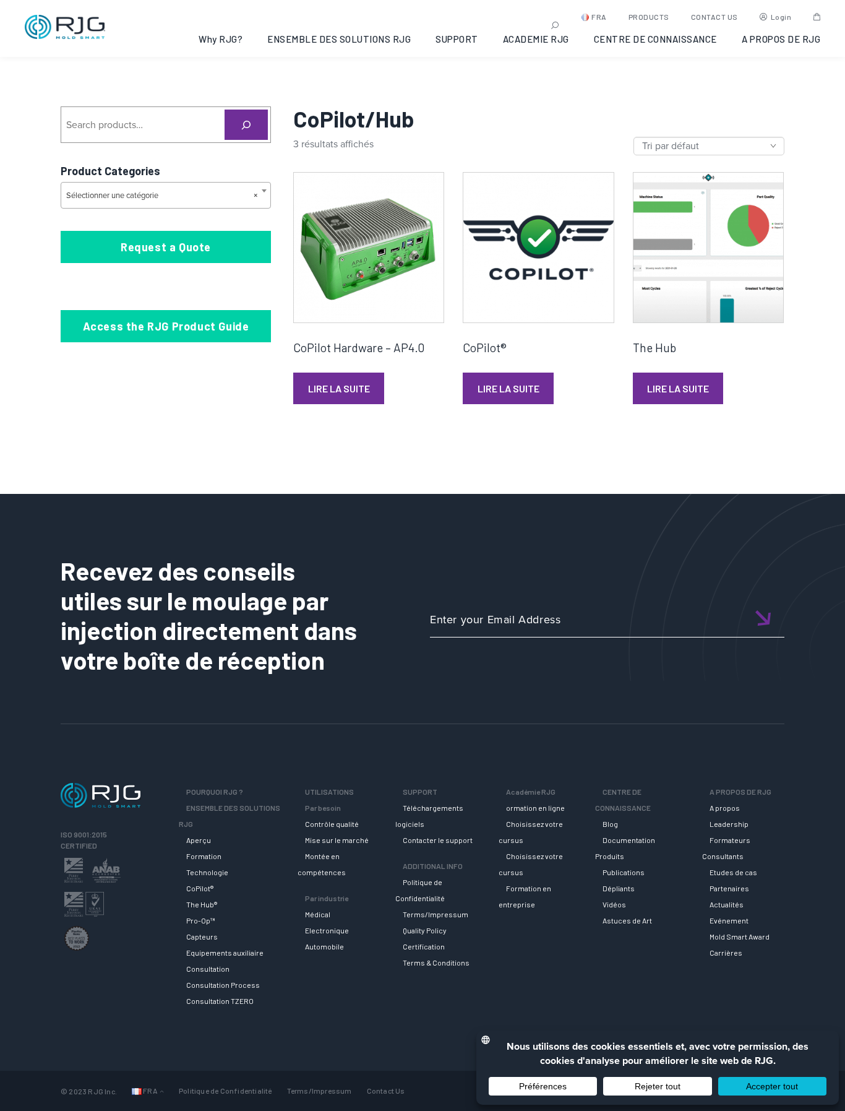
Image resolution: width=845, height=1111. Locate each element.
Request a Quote (166, 247)
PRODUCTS (648, 16)
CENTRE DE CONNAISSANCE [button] (655, 39)
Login (781, 16)
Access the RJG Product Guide (166, 326)
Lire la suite (339, 388)
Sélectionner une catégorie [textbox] (162, 195)
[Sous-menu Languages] (162, 1091)
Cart (816, 16)
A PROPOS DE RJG (781, 39)
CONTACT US (714, 16)
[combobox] (166, 195)
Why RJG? (220, 39)
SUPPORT (456, 39)
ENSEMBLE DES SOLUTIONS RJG (339, 39)
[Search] (246, 125)
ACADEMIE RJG (536, 39)
